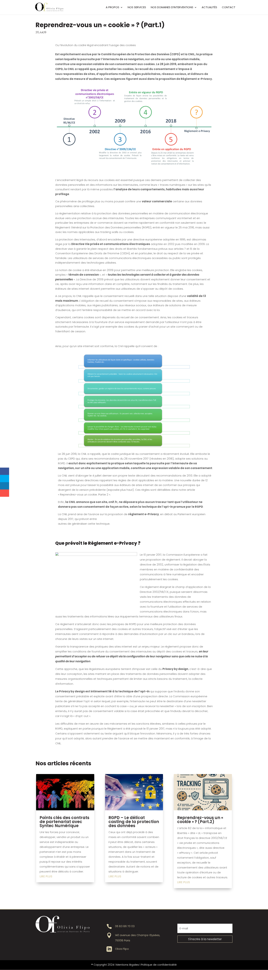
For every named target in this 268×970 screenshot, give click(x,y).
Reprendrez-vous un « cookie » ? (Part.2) (200, 820)
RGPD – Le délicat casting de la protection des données (133, 822)
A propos (112, 7)
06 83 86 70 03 (125, 926)
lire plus (46, 876)
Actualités (209, 7)
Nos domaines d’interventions (172, 7)
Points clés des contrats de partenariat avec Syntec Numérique (64, 822)
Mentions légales (127, 965)
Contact (228, 7)
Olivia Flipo (122, 949)
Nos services (137, 7)
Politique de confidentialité (159, 965)
